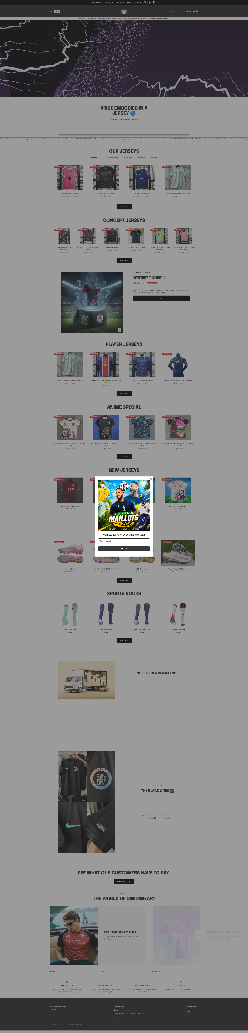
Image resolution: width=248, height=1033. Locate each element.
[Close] (150, 478)
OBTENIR (124, 549)
